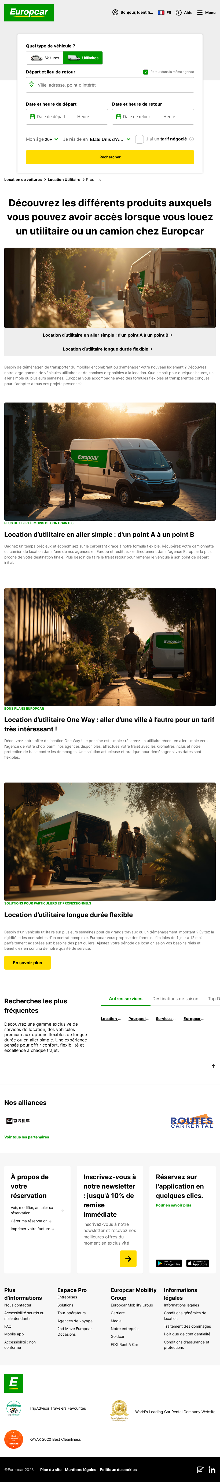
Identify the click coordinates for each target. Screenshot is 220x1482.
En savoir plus (27, 962)
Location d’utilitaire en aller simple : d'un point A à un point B (106, 335)
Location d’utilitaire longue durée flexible (106, 349)
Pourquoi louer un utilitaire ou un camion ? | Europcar (139, 1018)
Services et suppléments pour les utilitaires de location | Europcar (166, 1018)
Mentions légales (80, 1469)
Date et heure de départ (51, 104)
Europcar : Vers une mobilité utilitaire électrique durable (194, 1018)
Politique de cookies (118, 1469)
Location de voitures (23, 179)
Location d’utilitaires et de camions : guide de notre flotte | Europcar (111, 1018)
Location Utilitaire (64, 179)
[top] (213, 1067)
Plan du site (50, 1469)
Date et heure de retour (137, 104)
